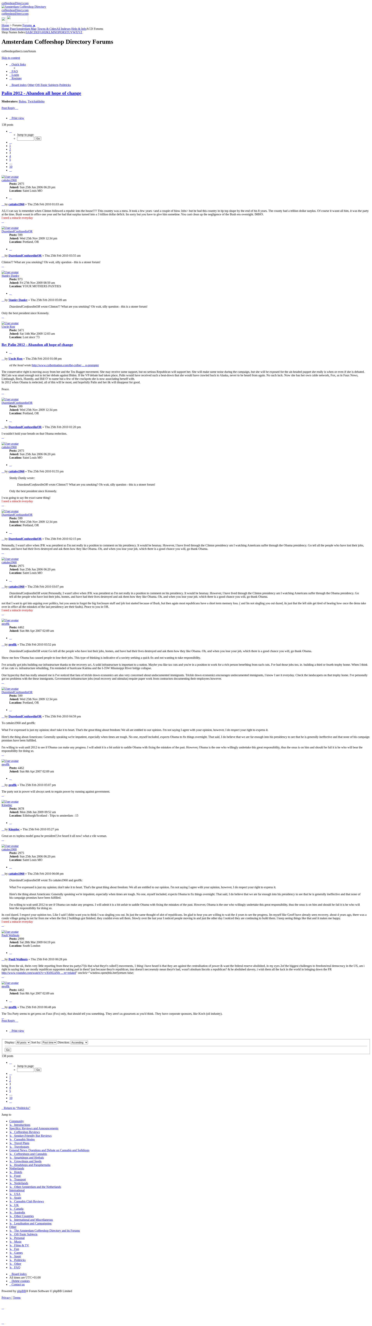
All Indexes (63, 28)
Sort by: (36, 1042)
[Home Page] (15, 21)
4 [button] (10, 156)
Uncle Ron (8, 326)
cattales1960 (9, 180)
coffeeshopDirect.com (15, 3)
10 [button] (10, 166)
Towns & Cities (46, 28)
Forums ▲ (29, 25)
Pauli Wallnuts (10, 935)
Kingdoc (7, 805)
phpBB (21, 1291)
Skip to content (11, 57)
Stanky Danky (10, 275)
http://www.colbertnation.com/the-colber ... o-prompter (65, 365)
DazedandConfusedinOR (17, 231)
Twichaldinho (36, 101)
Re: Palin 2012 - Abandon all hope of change (37, 345)
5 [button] (10, 159)
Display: (10, 1042)
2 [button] (10, 149)
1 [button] (10, 145)
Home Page (9, 28)
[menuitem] (13, 71)
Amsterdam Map (26, 28)
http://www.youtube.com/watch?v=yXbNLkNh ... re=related (39, 972)
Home (5, 25)
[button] (10, 131)
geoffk (5, 623)
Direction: (64, 1042)
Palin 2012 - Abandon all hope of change (41, 93)
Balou (22, 101)
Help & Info (78, 28)
